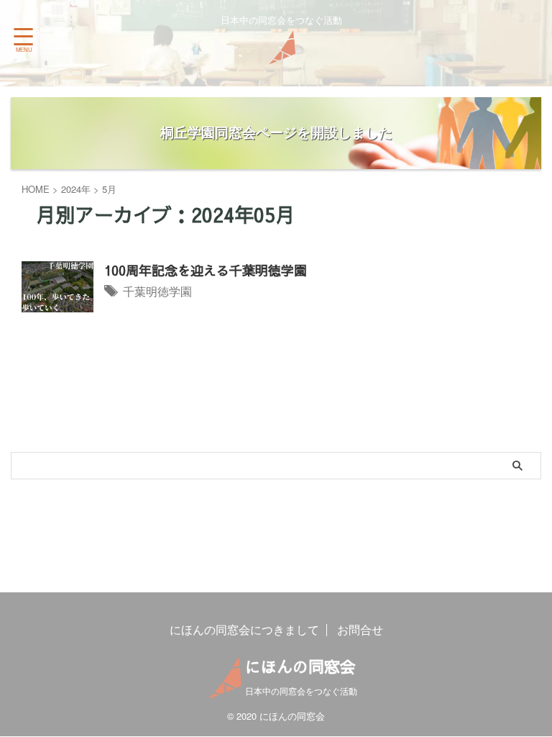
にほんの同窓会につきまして (244, 629)
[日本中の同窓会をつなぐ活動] (281, 53)
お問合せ (360, 629)
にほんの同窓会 (300, 666)
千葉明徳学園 (157, 291)
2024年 (76, 189)
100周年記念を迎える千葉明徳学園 (205, 270)
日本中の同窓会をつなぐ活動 (301, 690)
